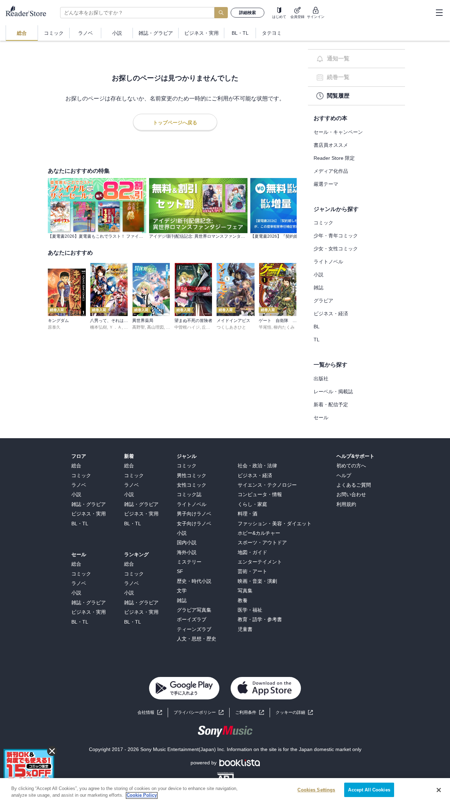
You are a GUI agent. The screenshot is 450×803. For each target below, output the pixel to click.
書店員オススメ (331, 145)
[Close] (438, 790)
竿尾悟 (265, 327)
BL (317, 326)
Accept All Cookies (369, 789)
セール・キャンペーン (338, 132)
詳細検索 (247, 12)
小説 (318, 274)
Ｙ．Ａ (115, 327)
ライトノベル (328, 261)
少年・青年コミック (336, 235)
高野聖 (138, 327)
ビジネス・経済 (331, 313)
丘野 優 (209, 327)
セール (321, 417)
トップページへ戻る (175, 122)
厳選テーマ (326, 184)
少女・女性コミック (336, 248)
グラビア (323, 300)
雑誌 (318, 287)
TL (317, 339)
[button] (294, 712)
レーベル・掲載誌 (333, 391)
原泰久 (54, 327)
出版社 (321, 378)
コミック (323, 222)
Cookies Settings (316, 789)
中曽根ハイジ (187, 327)
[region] (225, 790)
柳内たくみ (284, 327)
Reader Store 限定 (334, 158)
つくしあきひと (231, 327)
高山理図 (155, 327)
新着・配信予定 (331, 404)
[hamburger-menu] (439, 13)
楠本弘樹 (98, 327)
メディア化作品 (331, 171)
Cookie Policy (142, 795)
